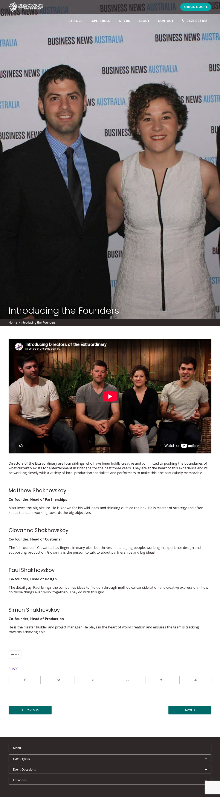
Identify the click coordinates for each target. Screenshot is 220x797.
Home (13, 322)
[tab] (110, 748)
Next (188, 710)
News (15, 654)
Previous (31, 710)
